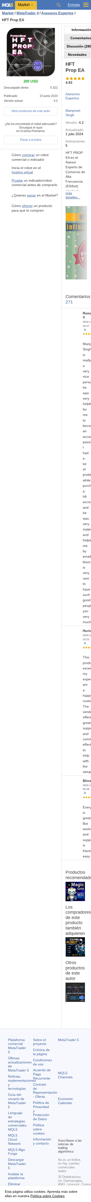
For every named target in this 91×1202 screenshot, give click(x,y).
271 (69, 302)
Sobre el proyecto (39, 1042)
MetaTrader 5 (68, 1040)
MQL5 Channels (65, 1075)
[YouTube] (61, 1134)
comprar (28, 155)
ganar (31, 195)
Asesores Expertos (73, 96)
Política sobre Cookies (47, 1196)
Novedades (77, 54)
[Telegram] (69, 1126)
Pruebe (17, 180)
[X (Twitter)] (76, 1126)
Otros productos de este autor (30, 111)
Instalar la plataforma (16, 1176)
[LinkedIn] (69, 1134)
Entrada (74, 5)
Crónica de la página (41, 1052)
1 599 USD (80, 950)
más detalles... (73, 195)
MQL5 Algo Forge (16, 1152)
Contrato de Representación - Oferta (45, 1090)
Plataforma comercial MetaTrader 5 (17, 1046)
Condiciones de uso (42, 1062)
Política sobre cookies (39, 1129)
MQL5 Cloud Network (14, 1139)
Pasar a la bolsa (30, 139)
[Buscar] (58, 5)
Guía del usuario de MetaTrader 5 (17, 1101)
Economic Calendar (65, 1101)
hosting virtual (22, 172)
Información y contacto (42, 1141)
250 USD (77, 998)
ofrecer (27, 206)
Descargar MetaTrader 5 (17, 1164)
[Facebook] (61, 1126)
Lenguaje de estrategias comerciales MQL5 (17, 1121)
